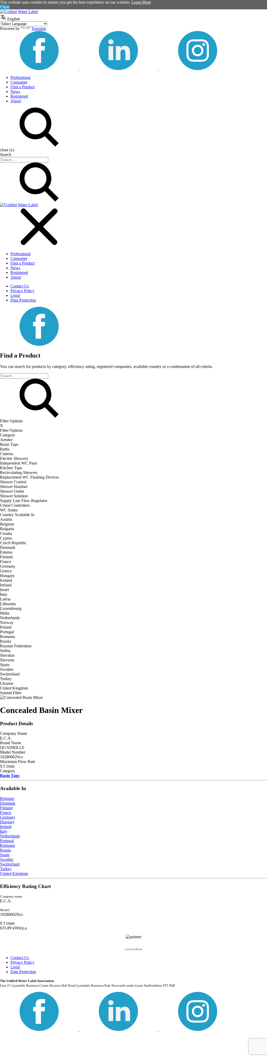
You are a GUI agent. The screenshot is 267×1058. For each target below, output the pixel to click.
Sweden (6, 859)
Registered (19, 96)
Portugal (7, 840)
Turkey (6, 869)
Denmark (7, 803)
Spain (4, 855)
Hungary (7, 822)
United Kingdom (14, 873)
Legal (15, 295)
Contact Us (19, 286)
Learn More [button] (141, 2)
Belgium (7, 798)
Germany (7, 817)
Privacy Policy (22, 291)
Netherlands (10, 836)
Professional (20, 77)
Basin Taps (10, 775)
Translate (38, 28)
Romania (7, 845)
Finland (6, 808)
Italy (3, 831)
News (15, 91)
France (5, 812)
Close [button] (4, 7)
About (15, 101)
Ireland (5, 826)
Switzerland (10, 864)
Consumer (18, 82)
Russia (5, 850)
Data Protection (23, 300)
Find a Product (22, 87)
